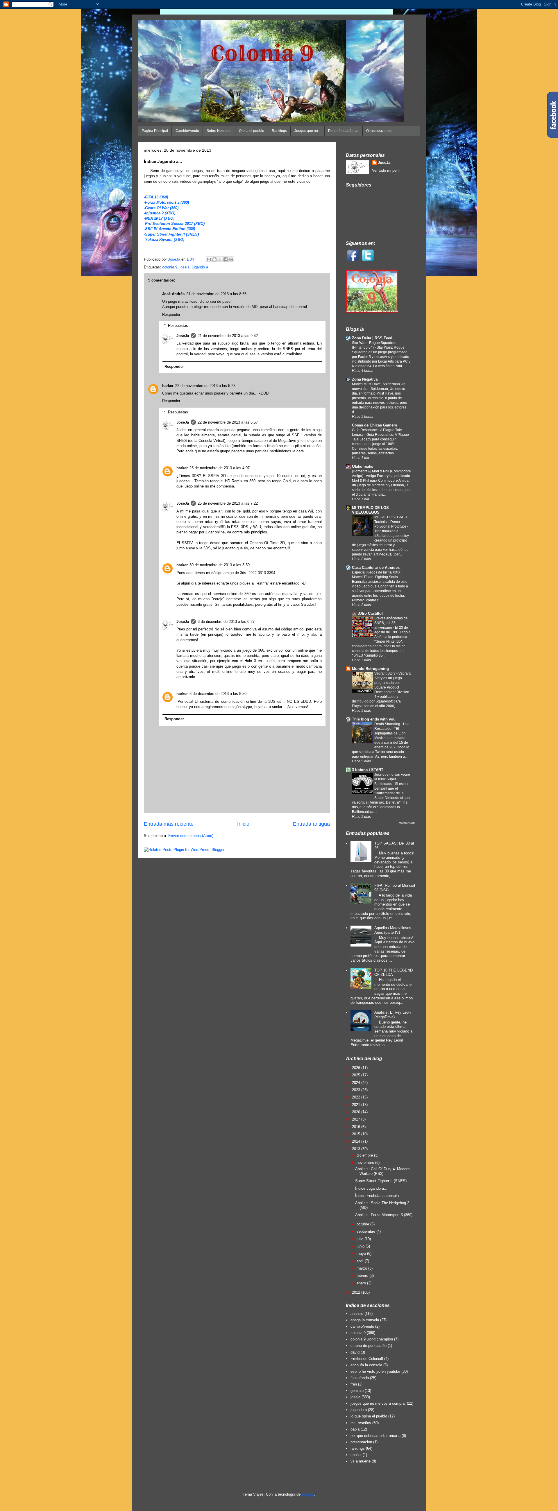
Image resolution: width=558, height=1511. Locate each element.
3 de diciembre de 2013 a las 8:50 (217, 693)
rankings (357, 1448)
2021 (356, 1105)
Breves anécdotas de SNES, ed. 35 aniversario (391, 623)
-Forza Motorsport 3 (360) (166, 202)
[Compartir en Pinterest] (231, 259)
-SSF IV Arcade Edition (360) (169, 229)
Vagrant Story (385, 673)
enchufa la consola (366, 1365)
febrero (363, 1275)
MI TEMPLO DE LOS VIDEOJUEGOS (370, 510)
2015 (356, 1134)
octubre (363, 1224)
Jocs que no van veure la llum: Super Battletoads (392, 779)
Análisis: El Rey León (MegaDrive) (392, 1014)
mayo (362, 1253)
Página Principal (155, 131)
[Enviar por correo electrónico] (209, 259)
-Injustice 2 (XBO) (159, 213)
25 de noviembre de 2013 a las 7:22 (228, 503)
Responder (171, 314)
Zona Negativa (365, 379)
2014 (356, 1141)
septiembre (366, 1231)
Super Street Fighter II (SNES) (381, 1181)
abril (361, 1261)
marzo (362, 1268)
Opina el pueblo (251, 131)
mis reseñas (360, 1423)
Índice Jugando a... (371, 1188)
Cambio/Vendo (187, 131)
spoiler (356, 1455)
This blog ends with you (374, 719)
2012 (356, 1292)
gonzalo (357, 1390)
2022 (356, 1097)
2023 (356, 1090)
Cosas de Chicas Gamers (374, 425)
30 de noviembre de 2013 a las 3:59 (219, 565)
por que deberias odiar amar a (375, 1435)
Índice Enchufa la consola (377, 1195)
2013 (356, 1149)
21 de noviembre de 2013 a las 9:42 (228, 336)
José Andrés (173, 294)
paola (355, 1429)
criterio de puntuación (368, 1345)
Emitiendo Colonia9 (366, 1358)
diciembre (365, 1155)
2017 (356, 1119)
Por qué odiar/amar (343, 131)
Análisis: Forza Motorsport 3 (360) (383, 1215)
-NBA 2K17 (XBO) (159, 218)
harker (168, 385)
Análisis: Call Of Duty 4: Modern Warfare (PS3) (382, 1171)
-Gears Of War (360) (161, 208)
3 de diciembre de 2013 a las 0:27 (226, 621)
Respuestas (178, 325)
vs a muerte (360, 1461)
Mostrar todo (407, 822)
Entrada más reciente (169, 824)
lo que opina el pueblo (368, 1416)
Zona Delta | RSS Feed (372, 338)
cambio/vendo (362, 1326)
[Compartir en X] (220, 259)
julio (360, 1239)
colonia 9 (169, 267)
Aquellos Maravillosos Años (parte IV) (392, 930)
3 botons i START (367, 770)
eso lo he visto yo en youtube (375, 1371)
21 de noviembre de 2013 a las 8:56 (216, 294)
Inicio (243, 824)
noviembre (366, 1162)
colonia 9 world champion (371, 1339)
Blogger (308, 1494)
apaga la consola (364, 1320)
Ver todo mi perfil (386, 170)
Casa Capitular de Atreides (376, 567)
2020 (356, 1112)
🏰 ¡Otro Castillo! (367, 613)
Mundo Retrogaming (370, 668)
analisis (356, 1313)
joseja (184, 267)
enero (362, 1283)
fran (353, 1384)
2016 (356, 1127)
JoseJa (182, 336)
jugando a (200, 267)
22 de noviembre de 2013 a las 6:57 (228, 422)
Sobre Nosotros (219, 131)
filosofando (359, 1378)
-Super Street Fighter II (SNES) (171, 234)
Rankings (279, 131)
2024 (356, 1082)
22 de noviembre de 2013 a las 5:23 (205, 385)
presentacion (361, 1442)
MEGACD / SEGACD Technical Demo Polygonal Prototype (390, 521)
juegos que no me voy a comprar (378, 1403)
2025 (356, 1075)
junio (361, 1246)
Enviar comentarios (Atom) (190, 836)
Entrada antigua (311, 824)
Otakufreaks (362, 466)
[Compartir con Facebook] (225, 259)
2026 (356, 1068)
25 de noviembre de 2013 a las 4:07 (219, 468)
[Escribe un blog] (214, 259)
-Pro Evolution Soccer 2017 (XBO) (174, 223)
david (355, 1352)
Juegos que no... (307, 131)
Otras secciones (378, 131)
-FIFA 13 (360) (156, 197)
